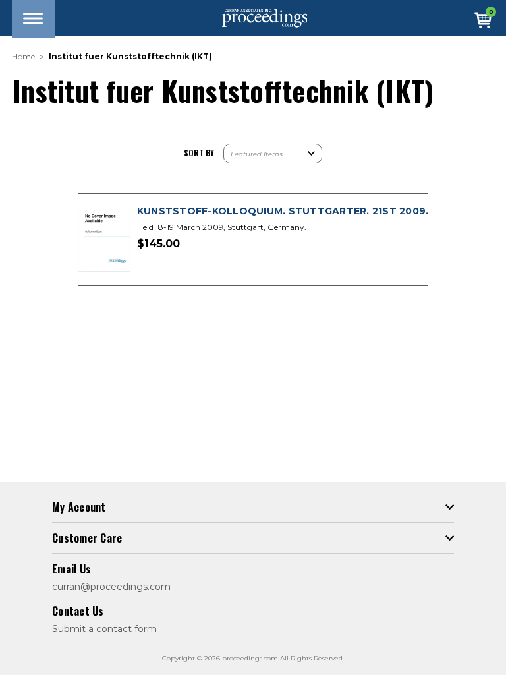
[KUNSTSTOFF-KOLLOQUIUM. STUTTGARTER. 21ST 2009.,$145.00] (104, 238)
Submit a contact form (104, 629)
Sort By (199, 152)
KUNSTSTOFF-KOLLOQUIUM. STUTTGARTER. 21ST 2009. (283, 211)
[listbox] (272, 153)
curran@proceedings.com (111, 587)
